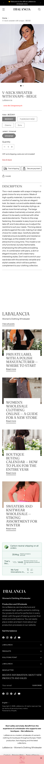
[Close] (41, 758)
